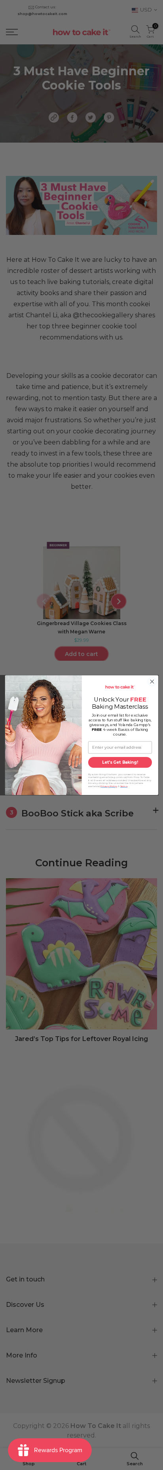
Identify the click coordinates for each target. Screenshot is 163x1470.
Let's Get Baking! (120, 762)
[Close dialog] (152, 681)
